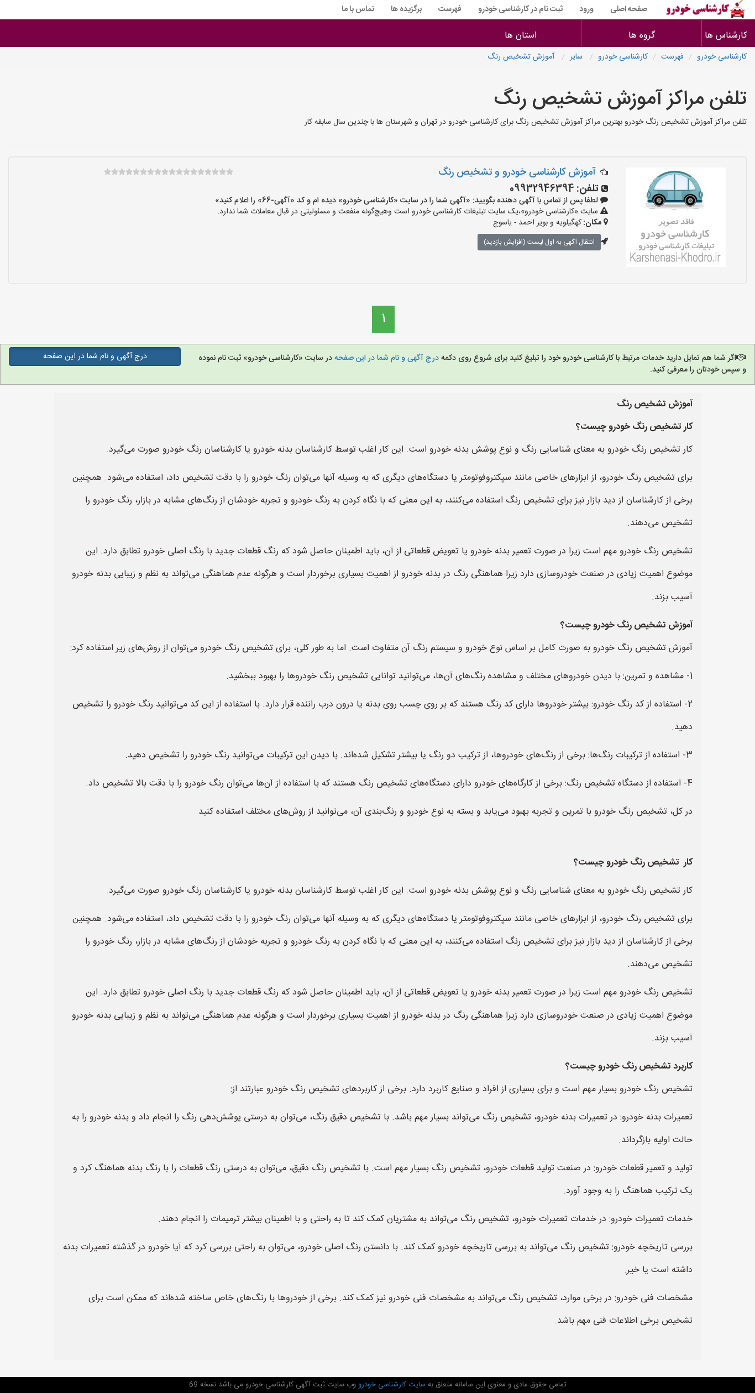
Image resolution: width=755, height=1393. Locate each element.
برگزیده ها (406, 9)
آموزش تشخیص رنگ (522, 57)
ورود (586, 9)
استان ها (521, 35)
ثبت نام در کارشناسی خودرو (520, 9)
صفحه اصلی (628, 9)
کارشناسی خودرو (722, 57)
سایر (577, 57)
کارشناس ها (728, 35)
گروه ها (641, 35)
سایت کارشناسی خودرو (391, 1385)
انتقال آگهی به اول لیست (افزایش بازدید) (539, 242)
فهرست (450, 9)
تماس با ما (358, 9)
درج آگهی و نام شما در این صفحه (385, 358)
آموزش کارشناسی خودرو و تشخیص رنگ (517, 172)
